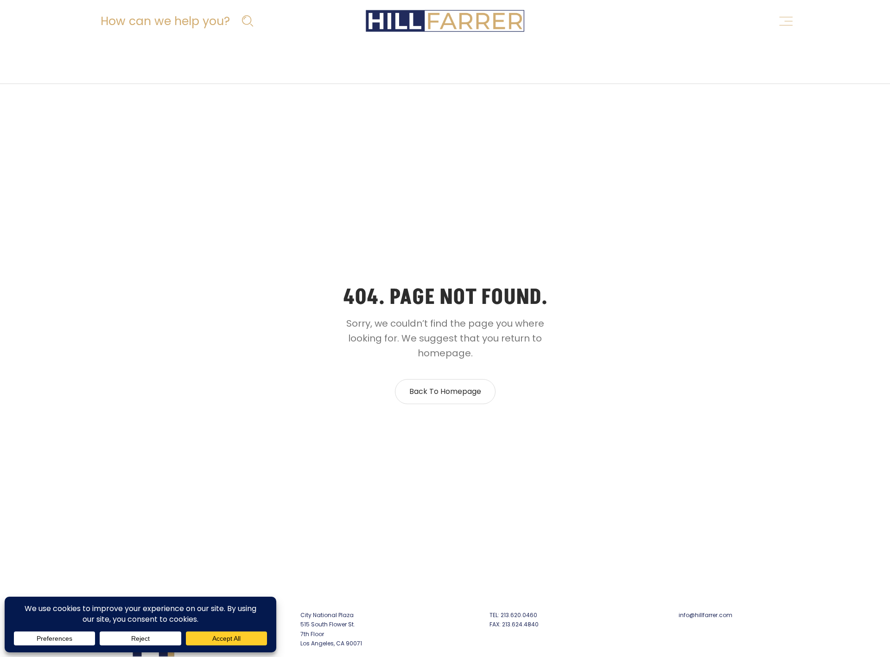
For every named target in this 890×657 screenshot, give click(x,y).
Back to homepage (445, 391)
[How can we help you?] (175, 21)
